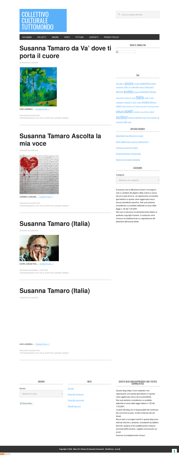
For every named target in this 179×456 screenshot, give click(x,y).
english (128, 91)
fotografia (144, 91)
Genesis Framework (96, 449)
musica (145, 102)
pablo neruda (126, 106)
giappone (128, 98)
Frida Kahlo (120, 98)
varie (129, 122)
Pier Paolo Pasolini (153, 106)
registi (152, 111)
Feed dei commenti (76, 400)
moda (139, 102)
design (141, 87)
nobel (118, 106)
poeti (128, 111)
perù (133, 106)
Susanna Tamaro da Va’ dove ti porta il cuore (65, 51)
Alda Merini (120, 84)
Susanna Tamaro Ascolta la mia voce (60, 139)
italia (41, 118)
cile (129, 87)
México (153, 102)
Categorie (120, 174)
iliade (133, 98)
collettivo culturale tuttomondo (37, 20)
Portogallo (136, 112)
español (35, 270)
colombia (135, 87)
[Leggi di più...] (42, 108)
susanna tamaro (61, 118)
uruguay (119, 122)
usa (125, 121)
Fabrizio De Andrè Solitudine (128, 159)
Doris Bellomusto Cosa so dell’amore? (132, 141)
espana (136, 92)
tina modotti (152, 117)
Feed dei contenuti (75, 394)
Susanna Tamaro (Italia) (55, 223)
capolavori (119, 87)
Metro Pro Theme (79, 449)
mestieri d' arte (130, 102)
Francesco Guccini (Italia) (127, 147)
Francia (152, 91)
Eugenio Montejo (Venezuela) (128, 153)
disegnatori (149, 87)
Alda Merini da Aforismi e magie (129, 135)
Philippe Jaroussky (141, 106)
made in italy (149, 98)
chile (126, 87)
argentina (145, 83)
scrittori (35, 115)
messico (119, 102)
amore (129, 83)
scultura (131, 117)
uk (158, 117)
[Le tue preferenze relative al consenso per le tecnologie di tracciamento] (174, 451)
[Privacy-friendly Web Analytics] (5, 454)
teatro (144, 117)
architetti (137, 84)
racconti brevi (144, 112)
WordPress (109, 449)
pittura (120, 111)
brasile (153, 83)
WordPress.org (74, 406)
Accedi (71, 388)
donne (119, 91)
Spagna (138, 117)
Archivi (22, 388)
